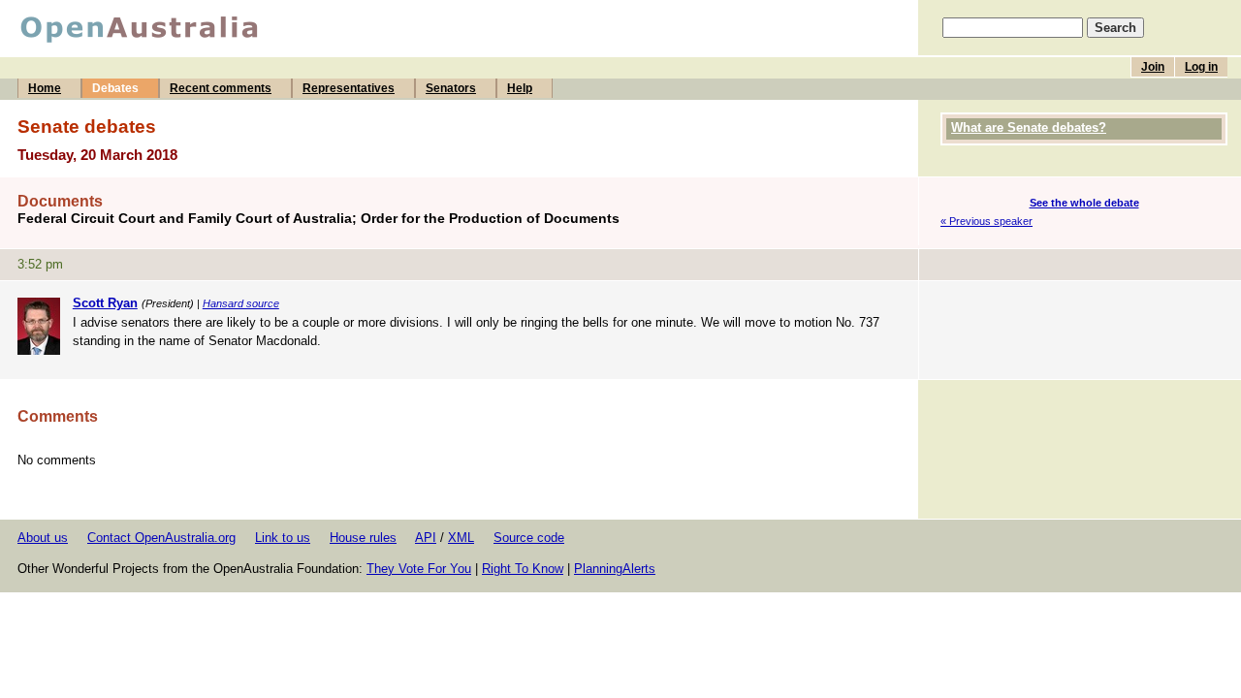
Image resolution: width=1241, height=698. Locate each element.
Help (519, 88)
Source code (528, 537)
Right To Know (522, 568)
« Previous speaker (986, 221)
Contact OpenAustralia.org (161, 537)
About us (42, 537)
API (425, 537)
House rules (363, 537)
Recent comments (220, 88)
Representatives (348, 88)
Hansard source (241, 303)
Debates (115, 88)
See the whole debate (1084, 202)
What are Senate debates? (1028, 127)
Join (1152, 67)
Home (44, 88)
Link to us (282, 537)
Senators (451, 88)
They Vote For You (418, 568)
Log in (1201, 67)
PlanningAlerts (614, 568)
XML (461, 537)
